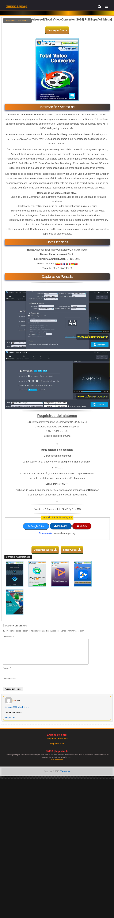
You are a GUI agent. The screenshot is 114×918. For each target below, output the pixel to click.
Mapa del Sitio (57, 743)
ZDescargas (65, 771)
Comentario (8, 637)
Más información (57, 760)
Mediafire (62, 526)
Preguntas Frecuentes (57, 738)
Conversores (22, 20)
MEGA (83, 526)
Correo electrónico (11, 678)
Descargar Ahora (57, 30)
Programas (10, 20)
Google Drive (37, 526)
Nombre (7, 668)
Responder (10, 717)
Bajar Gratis (70, 549)
